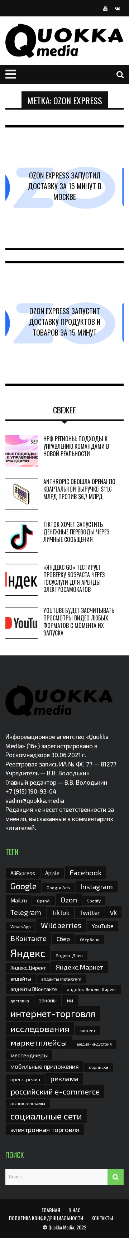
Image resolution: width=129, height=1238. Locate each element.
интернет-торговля (52, 1013)
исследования (40, 1028)
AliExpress (22, 873)
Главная (51, 1210)
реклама (64, 1079)
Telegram (25, 912)
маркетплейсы (38, 1042)
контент (87, 1030)
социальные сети (46, 1116)
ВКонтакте (28, 938)
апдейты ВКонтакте (33, 989)
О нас (74, 1210)
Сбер (63, 938)
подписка (98, 1067)
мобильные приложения (44, 1066)
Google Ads (58, 887)
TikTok (60, 912)
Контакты (102, 1218)
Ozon (69, 899)
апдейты (20, 979)
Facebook (85, 872)
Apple (52, 873)
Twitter (90, 912)
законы (48, 1000)
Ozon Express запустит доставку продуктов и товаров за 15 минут (64, 322)
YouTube (103, 925)
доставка (19, 1000)
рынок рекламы (27, 1103)
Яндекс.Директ (28, 968)
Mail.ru (18, 900)
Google (23, 886)
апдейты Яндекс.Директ (91, 989)
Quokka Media (61, 1227)
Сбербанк (89, 939)
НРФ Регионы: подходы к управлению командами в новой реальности (76, 446)
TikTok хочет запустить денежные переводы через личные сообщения (76, 532)
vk (113, 912)
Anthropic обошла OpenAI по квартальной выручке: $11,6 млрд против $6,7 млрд (79, 489)
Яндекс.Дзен (69, 955)
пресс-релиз (25, 1079)
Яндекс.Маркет (79, 967)
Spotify (94, 901)
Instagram (96, 886)
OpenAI (44, 900)
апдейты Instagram (61, 978)
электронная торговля (45, 1129)
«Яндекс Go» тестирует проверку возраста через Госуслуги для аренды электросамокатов (74, 578)
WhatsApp (20, 926)
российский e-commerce (55, 1091)
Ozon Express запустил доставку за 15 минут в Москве (64, 186)
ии (70, 1000)
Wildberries (61, 925)
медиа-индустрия (94, 1044)
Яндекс (28, 953)
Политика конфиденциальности (46, 1218)
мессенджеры (29, 1055)
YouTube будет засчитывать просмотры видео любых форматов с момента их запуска (78, 621)
